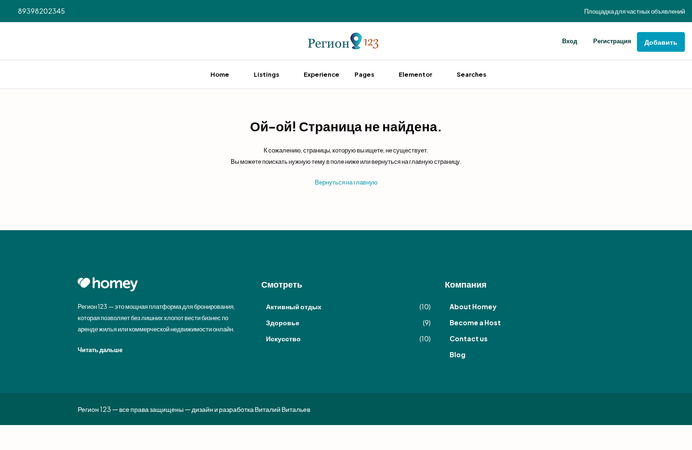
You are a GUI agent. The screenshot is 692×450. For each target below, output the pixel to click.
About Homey (473, 306)
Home (219, 74)
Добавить (660, 42)
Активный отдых (294, 306)
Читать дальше (100, 350)
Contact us (469, 338)
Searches (471, 74)
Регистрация (612, 41)
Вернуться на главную (346, 182)
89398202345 (41, 11)
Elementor (415, 74)
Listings (266, 74)
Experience (321, 74)
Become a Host (475, 322)
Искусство (283, 338)
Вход (569, 41)
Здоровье (282, 322)
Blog (458, 354)
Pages (364, 74)
